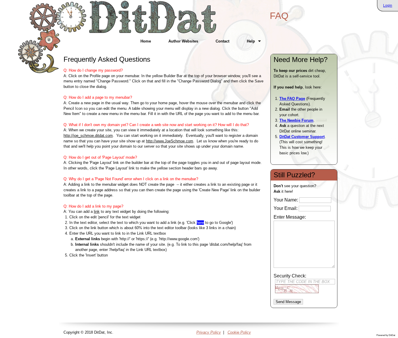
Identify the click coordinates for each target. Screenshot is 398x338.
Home (145, 41)
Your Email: (285, 208)
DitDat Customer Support (302, 137)
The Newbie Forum (296, 120)
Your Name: (286, 199)
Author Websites (183, 41)
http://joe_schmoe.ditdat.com (88, 135)
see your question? (295, 189)
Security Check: (290, 275)
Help (246, 41)
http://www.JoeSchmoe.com (169, 141)
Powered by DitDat (385, 335)
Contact (222, 41)
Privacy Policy (208, 332)
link (97, 211)
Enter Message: (290, 217)
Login (387, 5)
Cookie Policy (239, 332)
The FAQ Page (292, 98)
